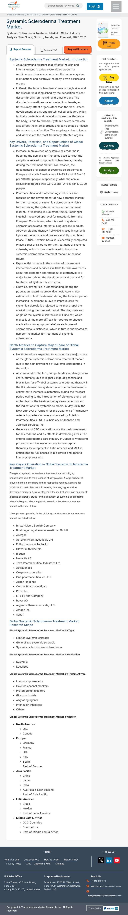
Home (9, 15)
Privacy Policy (13, 863)
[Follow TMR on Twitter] (101, 859)
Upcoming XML (42, 863)
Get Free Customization (109, 147)
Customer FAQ (31, 859)
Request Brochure (78, 49)
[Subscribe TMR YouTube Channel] (117, 859)
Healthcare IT (32, 15)
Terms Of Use (11, 859)
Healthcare (19, 15)
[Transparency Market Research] (14, 5)
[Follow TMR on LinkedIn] (109, 859)
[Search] (78, 5)
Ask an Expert (109, 102)
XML (28, 863)
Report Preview (22, 49)
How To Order (51, 859)
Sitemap (59, 863)
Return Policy (71, 859)
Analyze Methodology (109, 171)
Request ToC (50, 50)
